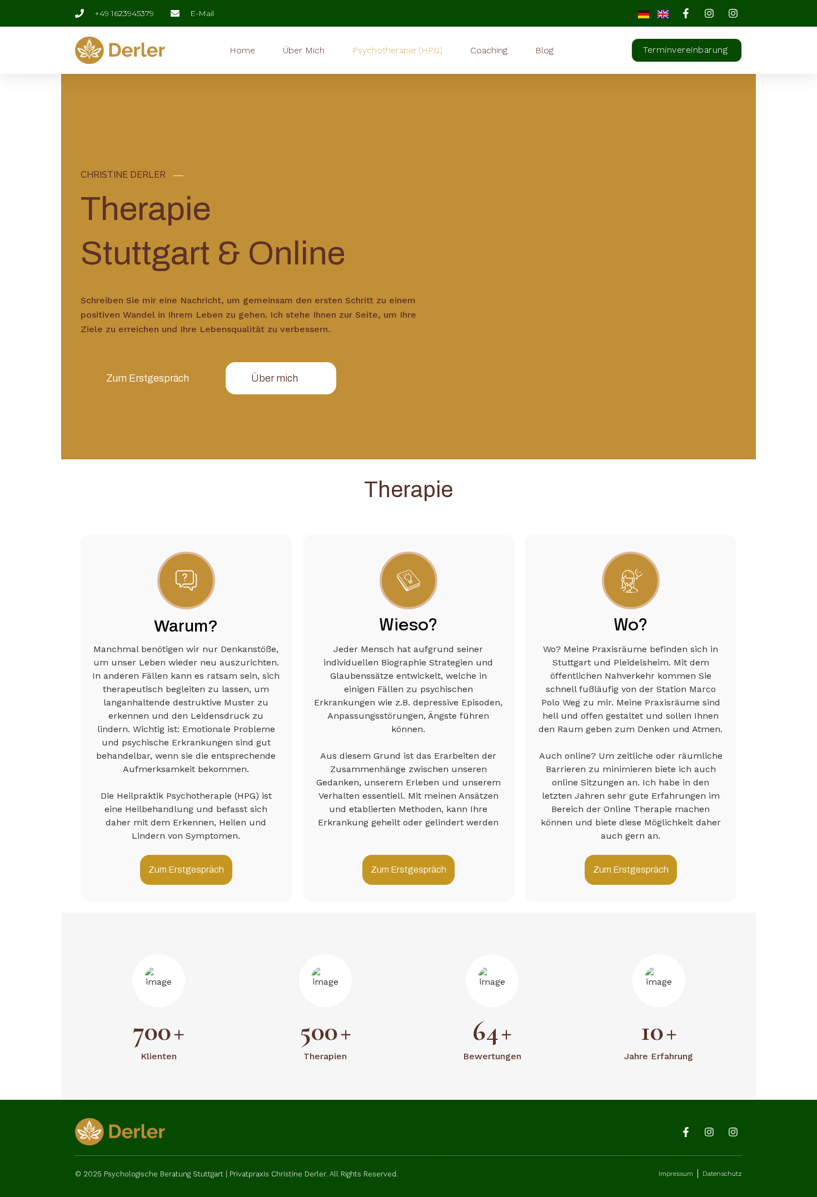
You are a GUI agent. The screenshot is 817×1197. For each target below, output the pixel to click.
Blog (544, 50)
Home (242, 50)
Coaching (488, 50)
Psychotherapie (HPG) (397, 50)
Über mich (304, 50)
